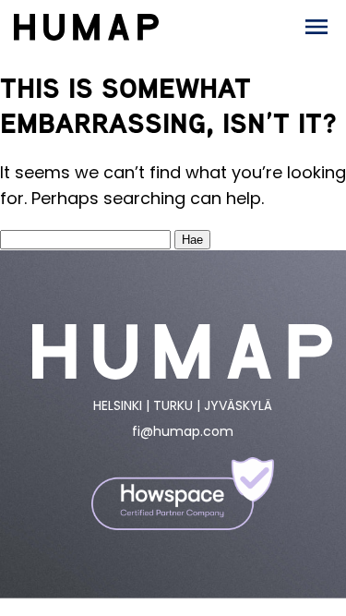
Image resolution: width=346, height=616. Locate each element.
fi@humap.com (182, 431)
